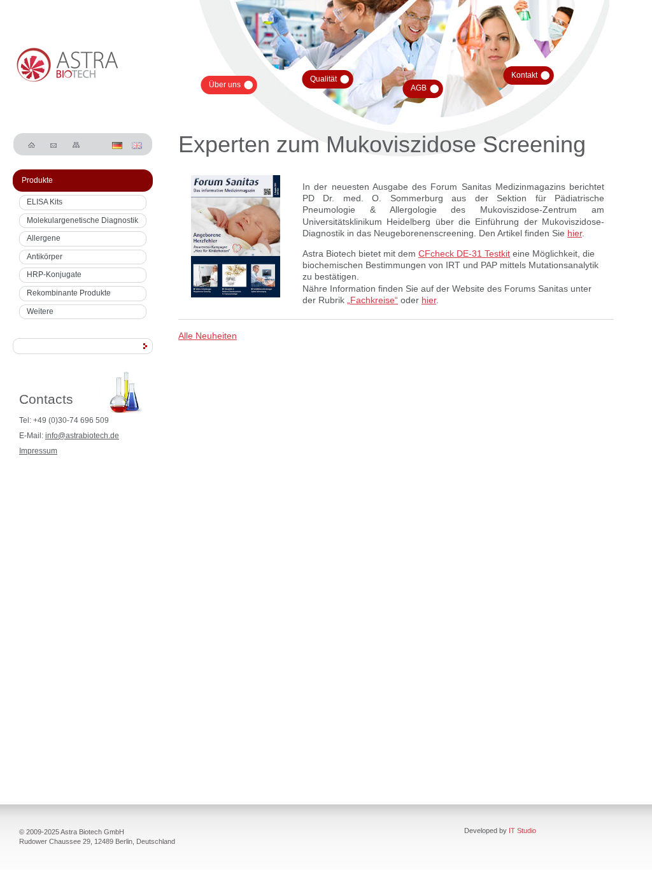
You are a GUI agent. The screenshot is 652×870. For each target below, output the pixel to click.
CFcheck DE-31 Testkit (464, 253)
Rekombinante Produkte (69, 293)
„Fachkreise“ (372, 300)
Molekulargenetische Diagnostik (82, 220)
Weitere (40, 311)
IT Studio (522, 830)
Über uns (225, 84)
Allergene (43, 238)
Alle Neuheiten (207, 336)
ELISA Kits (44, 201)
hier (574, 233)
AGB (419, 87)
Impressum (38, 450)
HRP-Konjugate (54, 274)
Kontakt (524, 75)
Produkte (37, 180)
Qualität (323, 79)
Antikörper (44, 256)
